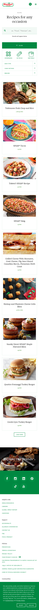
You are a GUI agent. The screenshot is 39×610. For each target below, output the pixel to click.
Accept (21, 605)
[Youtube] (23, 486)
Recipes (19, 12)
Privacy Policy (7, 554)
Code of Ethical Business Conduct (14, 572)
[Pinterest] (32, 478)
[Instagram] (15, 478)
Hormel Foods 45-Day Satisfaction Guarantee (18, 569)
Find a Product (7, 537)
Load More (19, 434)
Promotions (6, 547)
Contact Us (6, 530)
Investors (5, 513)
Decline (31, 605)
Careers (5, 506)
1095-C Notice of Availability (12, 565)
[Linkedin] (23, 478)
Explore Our (19, 459)
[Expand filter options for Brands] (34, 73)
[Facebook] (7, 478)
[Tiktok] (15, 486)
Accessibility (6, 523)
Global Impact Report (9, 510)
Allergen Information (10, 527)
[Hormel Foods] (8, 4)
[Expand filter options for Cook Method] (34, 68)
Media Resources (8, 503)
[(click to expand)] (35, 5)
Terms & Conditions (9, 550)
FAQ (3, 533)
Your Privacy (10, 557)
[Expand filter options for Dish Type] (34, 63)
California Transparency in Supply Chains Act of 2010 (19, 561)
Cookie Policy (9, 600)
